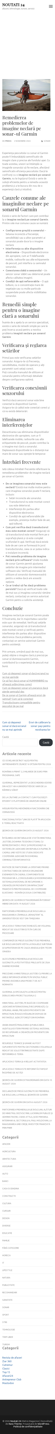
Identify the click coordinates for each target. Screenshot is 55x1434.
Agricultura (9, 1151)
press (8, 141)
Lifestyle (7, 1270)
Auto (5, 1174)
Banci (5, 1181)
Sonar (47, 141)
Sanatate (7, 1300)
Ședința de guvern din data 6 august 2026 (24, 1102)
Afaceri (6, 1144)
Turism (6, 1344)
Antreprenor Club (11, 1379)
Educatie (7, 1233)
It (3, 1263)
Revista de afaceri (12, 1357)
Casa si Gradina (10, 1188)
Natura (6, 1277)
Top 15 (6, 1372)
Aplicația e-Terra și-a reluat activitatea (24, 1061)
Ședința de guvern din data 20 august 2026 (25, 830)
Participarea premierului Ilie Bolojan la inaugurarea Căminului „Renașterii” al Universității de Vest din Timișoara (24, 915)
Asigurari (7, 1166)
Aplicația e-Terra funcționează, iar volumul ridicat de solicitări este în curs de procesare (26, 929)
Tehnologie (8, 1329)
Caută (5, 737)
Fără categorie (10, 1248)
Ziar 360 (6, 1361)
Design (5, 1218)
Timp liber (7, 1337)
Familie (6, 1240)
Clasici (5, 1368)
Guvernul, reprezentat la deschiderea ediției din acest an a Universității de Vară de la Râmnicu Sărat (27, 786)
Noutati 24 (13, 4)
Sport (5, 1315)
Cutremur (7, 1365)
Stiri (4, 1322)
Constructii (9, 1196)
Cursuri (6, 1211)
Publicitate (8, 1285)
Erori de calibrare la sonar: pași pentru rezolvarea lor (39, 726)
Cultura (6, 1203)
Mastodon (8, 1383)
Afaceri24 (7, 1375)
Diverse (6, 1225)
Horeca (6, 1255)
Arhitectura (9, 1159)
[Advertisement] (27, 41)
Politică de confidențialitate (27, 1426)
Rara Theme (15, 1423)
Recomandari (9, 1292)
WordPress (43, 1423)
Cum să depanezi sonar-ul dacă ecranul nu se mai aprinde (14, 726)
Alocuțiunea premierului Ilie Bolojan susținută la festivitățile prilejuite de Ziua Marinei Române (26, 962)
